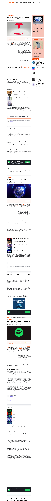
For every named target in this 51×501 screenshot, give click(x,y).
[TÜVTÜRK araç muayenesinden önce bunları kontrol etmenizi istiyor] (33, 62)
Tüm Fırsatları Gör (19, 270)
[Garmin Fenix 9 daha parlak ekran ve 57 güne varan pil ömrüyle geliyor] (33, 72)
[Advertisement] (19, 469)
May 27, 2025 (27, 67)
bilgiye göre (17, 205)
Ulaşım (13, 15)
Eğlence (10, 177)
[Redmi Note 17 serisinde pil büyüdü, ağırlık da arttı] (33, 84)
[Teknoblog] (12, 2)
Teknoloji (11, 15)
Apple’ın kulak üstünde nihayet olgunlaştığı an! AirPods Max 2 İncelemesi (37, 53)
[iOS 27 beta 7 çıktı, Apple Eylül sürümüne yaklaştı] (33, 68)
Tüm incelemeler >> (41, 39)
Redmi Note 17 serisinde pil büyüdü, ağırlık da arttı (40, 84)
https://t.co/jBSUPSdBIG (24, 66)
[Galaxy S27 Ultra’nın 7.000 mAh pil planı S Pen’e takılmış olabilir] (33, 79)
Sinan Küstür (9, 20)
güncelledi (13, 43)
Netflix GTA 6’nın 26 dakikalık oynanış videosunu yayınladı (37, 31)
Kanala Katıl (27, 162)
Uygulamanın (20, 348)
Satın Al (11, 117)
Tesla (7, 42)
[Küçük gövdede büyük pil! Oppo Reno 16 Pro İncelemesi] (38, 45)
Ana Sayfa (8, 15)
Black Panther (25, 204)
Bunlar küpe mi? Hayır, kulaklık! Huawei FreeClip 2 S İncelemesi (38, 56)
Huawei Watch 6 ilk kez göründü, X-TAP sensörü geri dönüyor (38, 25)
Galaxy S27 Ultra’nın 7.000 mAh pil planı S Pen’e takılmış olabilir (39, 79)
